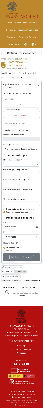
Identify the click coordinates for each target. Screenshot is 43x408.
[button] (26, 44)
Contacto (11, 37)
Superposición (12, 248)
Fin (4, 232)
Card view (8, 272)
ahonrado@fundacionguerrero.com (21, 335)
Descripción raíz (10, 144)
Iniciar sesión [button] (14, 44)
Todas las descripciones (17, 212)
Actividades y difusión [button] (25, 23)
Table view (21, 272)
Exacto (9, 251)
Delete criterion (21, 116)
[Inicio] (20, 9)
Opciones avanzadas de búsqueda (17, 86)
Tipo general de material (14, 199)
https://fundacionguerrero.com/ (22, 332)
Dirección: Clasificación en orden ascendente (20, 281)
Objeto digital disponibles (15, 170)
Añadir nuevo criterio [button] (14, 124)
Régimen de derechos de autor (17, 189)
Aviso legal (21, 346)
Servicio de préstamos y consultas (22, 30)
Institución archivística (13, 135)
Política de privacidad (21, 349)
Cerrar (24, 59)
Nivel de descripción (12, 160)
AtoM (35, 400)
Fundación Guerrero (28, 37)
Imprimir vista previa (13, 267)
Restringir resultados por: (21, 53)
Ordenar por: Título (10, 276)
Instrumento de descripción (16, 179)
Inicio (9, 23)
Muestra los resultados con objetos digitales (23, 294)
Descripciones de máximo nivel (20, 209)
